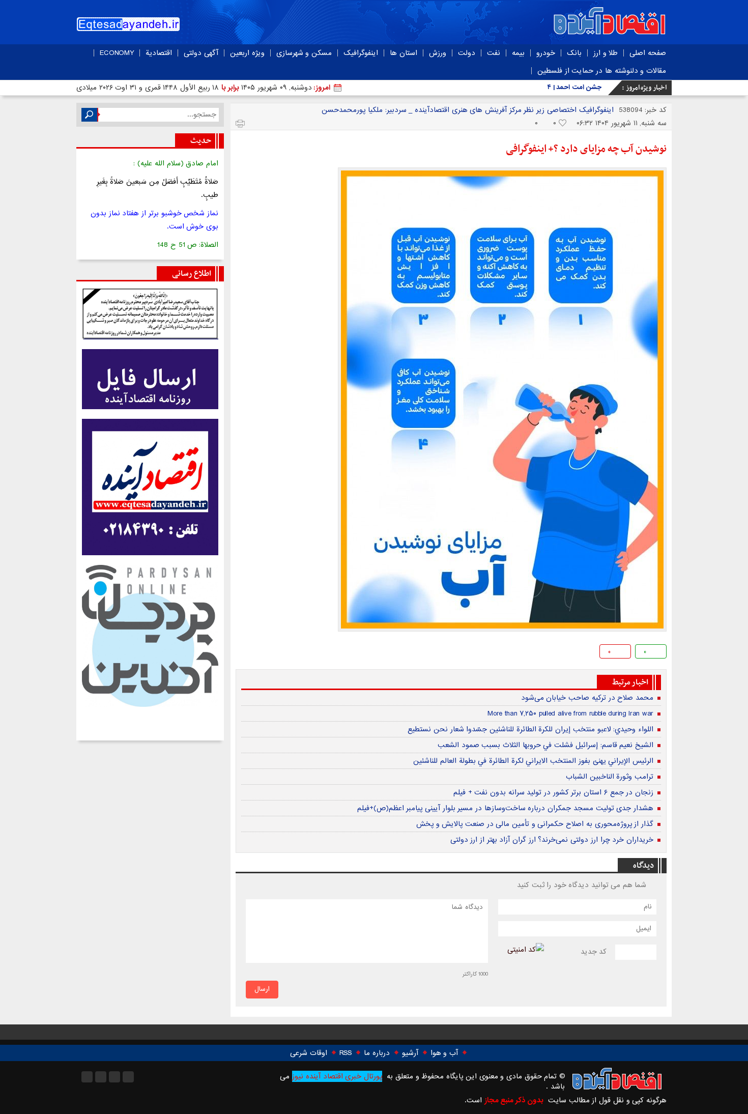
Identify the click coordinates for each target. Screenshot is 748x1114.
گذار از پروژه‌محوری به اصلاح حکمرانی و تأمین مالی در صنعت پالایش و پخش (534, 824)
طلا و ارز (605, 52)
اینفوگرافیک (360, 52)
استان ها (403, 52)
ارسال (262, 989)
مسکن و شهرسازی (304, 52)
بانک (574, 52)
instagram (87, 1076)
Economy (117, 52)
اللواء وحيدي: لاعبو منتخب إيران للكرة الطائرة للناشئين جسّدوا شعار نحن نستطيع (530, 729)
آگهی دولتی (201, 52)
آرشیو (410, 1053)
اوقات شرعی (308, 1053)
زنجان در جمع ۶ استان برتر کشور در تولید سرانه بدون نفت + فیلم (553, 792)
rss (128, 1076)
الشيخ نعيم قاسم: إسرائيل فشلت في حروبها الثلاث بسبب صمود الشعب (545, 745)
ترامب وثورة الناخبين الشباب (609, 776)
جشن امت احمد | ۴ (574, 87)
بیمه (518, 52)
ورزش (437, 52)
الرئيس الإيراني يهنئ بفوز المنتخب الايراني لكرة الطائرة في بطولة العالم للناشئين (533, 760)
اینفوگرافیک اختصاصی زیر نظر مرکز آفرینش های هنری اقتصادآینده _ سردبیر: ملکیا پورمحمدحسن (467, 110)
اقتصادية (159, 52)
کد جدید (594, 951)
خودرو (545, 52)
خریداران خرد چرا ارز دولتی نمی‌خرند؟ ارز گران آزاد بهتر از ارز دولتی (551, 839)
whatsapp (293, 653)
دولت (466, 52)
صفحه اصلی (647, 52)
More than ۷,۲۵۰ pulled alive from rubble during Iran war (570, 713)
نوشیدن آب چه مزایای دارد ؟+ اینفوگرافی (586, 149)
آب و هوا (444, 1053)
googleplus (261, 653)
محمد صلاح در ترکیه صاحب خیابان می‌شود (587, 697)
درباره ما (377, 1053)
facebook (244, 653)
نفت (493, 52)
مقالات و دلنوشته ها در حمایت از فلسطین (601, 70)
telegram (277, 653)
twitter (310, 653)
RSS (345, 1053)
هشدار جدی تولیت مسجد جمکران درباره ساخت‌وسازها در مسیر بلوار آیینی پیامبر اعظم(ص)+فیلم (505, 808)
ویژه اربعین (247, 52)
